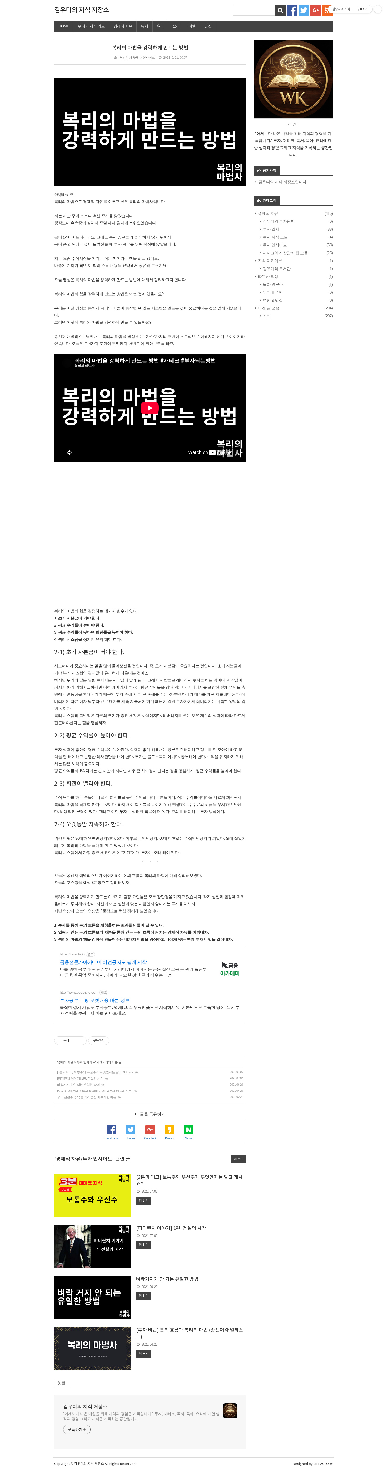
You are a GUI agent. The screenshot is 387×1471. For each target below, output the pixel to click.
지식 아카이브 (269, 260)
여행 (192, 26)
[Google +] (315, 10)
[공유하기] (74, 1041)
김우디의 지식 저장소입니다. (283, 182)
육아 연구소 (272, 284)
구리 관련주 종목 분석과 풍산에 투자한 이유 (86, 1097)
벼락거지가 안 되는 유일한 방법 (78, 1085)
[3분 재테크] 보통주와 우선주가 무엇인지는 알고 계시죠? (95, 1072)
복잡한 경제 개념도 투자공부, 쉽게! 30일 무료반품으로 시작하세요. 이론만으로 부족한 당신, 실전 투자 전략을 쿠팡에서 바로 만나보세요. (150, 1010)
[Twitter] (304, 10)
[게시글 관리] (80, 1041)
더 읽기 (143, 1201)
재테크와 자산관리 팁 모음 (285, 253)
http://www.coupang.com (79, 992)
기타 (266, 316)
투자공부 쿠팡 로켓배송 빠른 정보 (95, 1000)
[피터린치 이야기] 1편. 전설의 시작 (80, 1078)
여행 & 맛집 (272, 300)
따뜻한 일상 (267, 276)
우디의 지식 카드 (91, 26)
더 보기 (239, 1159)
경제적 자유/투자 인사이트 (137, 57)
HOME (63, 26)
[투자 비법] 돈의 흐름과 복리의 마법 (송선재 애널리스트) (94, 1091)
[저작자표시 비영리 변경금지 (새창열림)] (116, 1041)
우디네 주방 (272, 292)
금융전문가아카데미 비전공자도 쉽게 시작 (103, 962)
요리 (176, 26)
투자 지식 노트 (275, 237)
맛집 (207, 26)
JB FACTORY (323, 1464)
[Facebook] (292, 10)
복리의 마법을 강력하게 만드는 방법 (150, 48)
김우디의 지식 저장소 (81, 10)
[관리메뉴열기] (378, 9)
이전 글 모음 (268, 308)
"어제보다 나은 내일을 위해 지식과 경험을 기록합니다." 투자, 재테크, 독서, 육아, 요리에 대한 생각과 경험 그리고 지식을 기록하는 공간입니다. (141, 1416)
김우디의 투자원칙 (278, 221)
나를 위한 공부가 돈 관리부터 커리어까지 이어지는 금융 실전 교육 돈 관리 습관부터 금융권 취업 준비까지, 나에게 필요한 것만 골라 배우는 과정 (133, 972)
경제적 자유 (122, 26)
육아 (160, 26)
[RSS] (327, 10)
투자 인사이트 (86, 1062)
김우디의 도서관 (276, 268)
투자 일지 (270, 229)
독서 (144, 26)
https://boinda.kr (72, 954)
